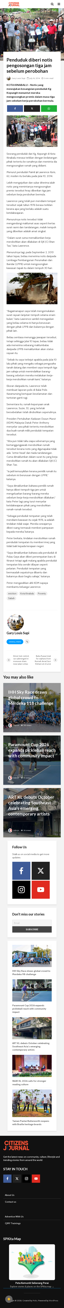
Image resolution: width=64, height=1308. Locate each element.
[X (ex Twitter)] (41, 871)
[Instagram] (21, 890)
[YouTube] (41, 890)
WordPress (53, 1300)
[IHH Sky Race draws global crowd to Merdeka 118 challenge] (32, 707)
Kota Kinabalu (27, 593)
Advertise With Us (14, 1216)
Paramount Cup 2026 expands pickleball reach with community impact (29, 1008)
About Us (9, 1195)
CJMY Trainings (13, 1223)
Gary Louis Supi (18, 78)
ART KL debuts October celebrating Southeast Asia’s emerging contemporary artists (30, 1046)
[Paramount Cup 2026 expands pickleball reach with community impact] (32, 759)
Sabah (11, 598)
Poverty (42, 593)
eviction (12, 593)
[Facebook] (21, 871)
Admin (16, 725)
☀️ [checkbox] (9, 1299)
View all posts (15, 642)
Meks (35, 1300)
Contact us (10, 1201)
